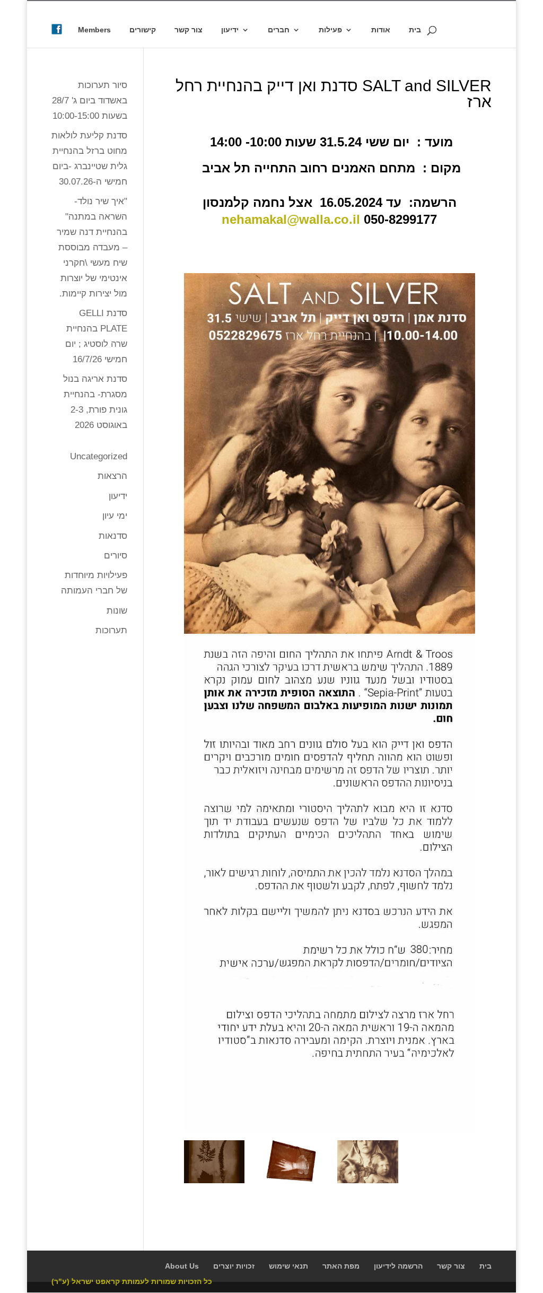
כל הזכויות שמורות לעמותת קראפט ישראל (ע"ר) (131, 1281)
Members (94, 30)
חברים (279, 30)
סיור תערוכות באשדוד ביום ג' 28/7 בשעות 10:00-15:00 (89, 100)
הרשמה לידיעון (398, 1266)
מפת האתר (341, 1266)
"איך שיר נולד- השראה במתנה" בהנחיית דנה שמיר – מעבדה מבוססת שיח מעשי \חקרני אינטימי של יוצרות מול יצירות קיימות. (92, 247)
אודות (380, 30)
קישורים (142, 30)
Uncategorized (98, 456)
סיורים (115, 556)
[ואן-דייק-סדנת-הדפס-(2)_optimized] (214, 1183)
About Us (182, 1266)
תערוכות (111, 630)
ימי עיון (114, 516)
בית (415, 30)
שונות (117, 611)
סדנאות (113, 536)
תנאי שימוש (288, 1266)
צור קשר (188, 30)
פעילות (330, 30)
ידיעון (230, 30)
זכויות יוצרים (234, 1266)
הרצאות (112, 476)
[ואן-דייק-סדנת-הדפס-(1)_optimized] (367, 1183)
